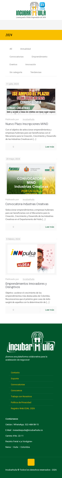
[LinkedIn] (36, 474)
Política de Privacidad (21, 402)
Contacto (15, 372)
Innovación (30, 64)
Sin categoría (16, 72)
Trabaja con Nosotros (21, 396)
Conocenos (16, 390)
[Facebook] (21, 474)
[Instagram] (41, 474)
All (11, 49)
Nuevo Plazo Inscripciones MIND (26, 124)
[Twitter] (26, 474)
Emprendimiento (39, 56)
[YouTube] (31, 474)
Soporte (15, 378)
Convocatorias (16, 56)
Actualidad (25, 49)
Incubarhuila (28, 119)
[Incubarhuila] (31, 10)
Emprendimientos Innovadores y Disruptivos (26, 285)
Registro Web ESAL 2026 (23, 408)
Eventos (13, 64)
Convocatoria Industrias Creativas (26, 204)
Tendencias (35, 72)
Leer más (49, 147)
